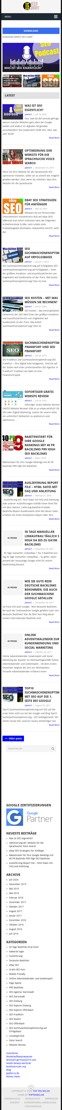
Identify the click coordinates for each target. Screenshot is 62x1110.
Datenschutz (32, 1098)
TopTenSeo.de (36, 1095)
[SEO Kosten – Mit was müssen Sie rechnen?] (12, 304)
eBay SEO (14, 965)
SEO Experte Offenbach (21, 1010)
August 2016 (15, 929)
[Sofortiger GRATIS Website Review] (12, 398)
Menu (8, 16)
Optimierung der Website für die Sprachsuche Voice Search (40, 157)
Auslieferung (15, 956)
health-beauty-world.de (18, 1063)
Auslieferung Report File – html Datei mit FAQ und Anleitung (41, 487)
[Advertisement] (31, 777)
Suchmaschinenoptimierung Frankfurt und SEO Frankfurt (42, 347)
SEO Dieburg (15, 1001)
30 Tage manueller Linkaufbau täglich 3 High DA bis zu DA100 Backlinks (42, 538)
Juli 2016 (13, 933)
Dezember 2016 (17, 920)
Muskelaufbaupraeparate (19, 1056)
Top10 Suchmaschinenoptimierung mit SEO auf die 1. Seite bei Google (42, 694)
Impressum (51, 1098)
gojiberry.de (12, 1073)
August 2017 (15, 911)
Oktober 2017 (16, 906)
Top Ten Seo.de (41, 1091)
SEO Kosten (15, 1019)
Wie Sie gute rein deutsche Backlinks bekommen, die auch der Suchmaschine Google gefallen (41, 590)
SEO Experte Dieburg (20, 1005)
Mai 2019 (14, 888)
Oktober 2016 (16, 924)
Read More (54, 137)
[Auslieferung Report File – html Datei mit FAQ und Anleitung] (12, 489)
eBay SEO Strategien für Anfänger (40, 202)
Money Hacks (13, 1076)
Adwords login (16, 951)
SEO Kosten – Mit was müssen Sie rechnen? (41, 300)
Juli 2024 (13, 879)
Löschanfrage (33, 1106)
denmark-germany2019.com (21, 1059)
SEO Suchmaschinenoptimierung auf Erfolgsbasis (42, 253)
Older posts (15, 738)
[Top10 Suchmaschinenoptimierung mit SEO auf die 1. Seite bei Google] (12, 694)
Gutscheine (12, 1053)
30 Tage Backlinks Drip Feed (23, 947)
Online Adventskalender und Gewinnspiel (31, 978)
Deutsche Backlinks (19, 960)
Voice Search (15, 1040)
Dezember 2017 (17, 902)
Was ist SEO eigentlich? (34, 108)
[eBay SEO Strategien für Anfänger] (12, 206)
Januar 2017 (15, 915)
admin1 (28, 114)
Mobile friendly (17, 974)
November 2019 (17, 884)
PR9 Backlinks (16, 987)
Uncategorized (16, 1035)
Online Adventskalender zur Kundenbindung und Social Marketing (42, 641)
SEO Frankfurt (16, 1014)
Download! (31, 31)
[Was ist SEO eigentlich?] (12, 112)
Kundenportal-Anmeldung (40, 1102)
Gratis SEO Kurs (17, 969)
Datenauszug (12, 1098)
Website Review (17, 1045)
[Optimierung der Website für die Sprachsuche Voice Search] (12, 156)
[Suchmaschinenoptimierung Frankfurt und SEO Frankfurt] (12, 349)
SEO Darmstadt (17, 996)
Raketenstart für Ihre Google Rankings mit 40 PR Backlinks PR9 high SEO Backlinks (40, 445)
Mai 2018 (14, 893)
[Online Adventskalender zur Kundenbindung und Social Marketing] (12, 641)
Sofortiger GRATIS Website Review (39, 394)
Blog (8, 1069)
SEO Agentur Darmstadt (21, 992)
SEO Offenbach (16, 1023)
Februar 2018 (16, 897)
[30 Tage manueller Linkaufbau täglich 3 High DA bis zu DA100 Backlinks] (12, 538)
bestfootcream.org (16, 1066)
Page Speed (15, 983)
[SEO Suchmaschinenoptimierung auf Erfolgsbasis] (12, 255)
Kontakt (15, 1102)
